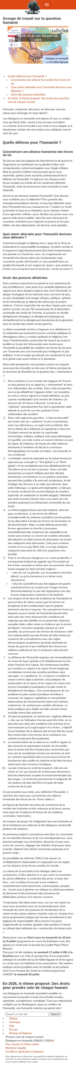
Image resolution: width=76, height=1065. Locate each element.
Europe (13, 1029)
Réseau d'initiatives (20, 1033)
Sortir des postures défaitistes (28, 94)
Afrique (13, 1018)
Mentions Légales (16, 1047)
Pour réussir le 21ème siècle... (23, 1044)
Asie (11, 1025)
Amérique (14, 1022)
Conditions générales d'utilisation (25, 1051)
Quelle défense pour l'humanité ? (27, 76)
